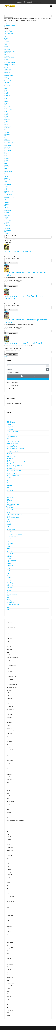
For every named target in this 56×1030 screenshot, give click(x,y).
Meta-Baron (10, 543)
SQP (5, 189)
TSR (5, 206)
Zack (8, 609)
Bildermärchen (10, 429)
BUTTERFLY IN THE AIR (12, 431)
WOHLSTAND (10, 606)
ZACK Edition (7, 230)
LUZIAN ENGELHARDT (12, 536)
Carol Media (7, 69)
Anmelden (28, 379)
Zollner (6, 233)
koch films (7, 140)
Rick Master (10, 558)
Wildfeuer (6, 227)
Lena (8, 526)
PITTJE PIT (9, 557)
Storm (8, 579)
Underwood (7, 210)
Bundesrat (7, 61)
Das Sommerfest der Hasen (14, 450)
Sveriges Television (9, 197)
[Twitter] (26, 1)
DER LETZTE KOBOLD (12, 456)
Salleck (6, 176)
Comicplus (7, 79)
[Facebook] (24, 1)
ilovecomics (7, 127)
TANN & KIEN (10, 585)
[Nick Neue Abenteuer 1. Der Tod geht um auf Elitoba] (28, 268)
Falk (8, 484)
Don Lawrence (10, 477)
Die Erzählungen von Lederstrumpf (16, 462)
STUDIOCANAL (8, 194)
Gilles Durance (10, 499)
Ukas (8, 597)
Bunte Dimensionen (9, 62)
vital (5, 219)
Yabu (8, 607)
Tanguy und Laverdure (12, 584)
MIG (5, 157)
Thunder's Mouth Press (10, 201)
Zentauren (9, 611)
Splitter (6, 186)
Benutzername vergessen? (13, 385)
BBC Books (7, 49)
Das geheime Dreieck (12, 446)
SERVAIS (9, 568)
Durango (9, 482)
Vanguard (7, 215)
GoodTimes (7, 119)
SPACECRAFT (10, 577)
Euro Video (7, 106)
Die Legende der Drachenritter (14, 467)
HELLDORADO (10, 502)
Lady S (8, 521)
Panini (6, 165)
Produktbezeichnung (9, 25)
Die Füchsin (9, 463)
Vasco (8, 599)
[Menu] (51, 6)
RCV (5, 173)
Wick (5, 223)
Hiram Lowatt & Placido (13, 504)
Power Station (8, 171)
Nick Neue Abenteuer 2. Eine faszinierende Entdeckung (23, 297)
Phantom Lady (10, 553)
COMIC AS (9, 434)
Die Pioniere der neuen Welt (14, 470)
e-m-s (5, 100)
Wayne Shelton (10, 602)
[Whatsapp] (31, 1)
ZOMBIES (9, 612)
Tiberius (6, 202)
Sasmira (9, 563)
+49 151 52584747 (27, 2)
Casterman (7, 72)
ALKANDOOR (10, 421)
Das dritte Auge (11, 445)
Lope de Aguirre (11, 529)
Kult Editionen (8, 149)
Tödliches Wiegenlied (12, 594)
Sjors (8, 575)
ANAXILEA (9, 424)
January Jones (10, 507)
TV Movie (6, 207)
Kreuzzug (9, 519)
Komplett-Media (8, 142)
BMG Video (7, 56)
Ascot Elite (7, 43)
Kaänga (8, 512)
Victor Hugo (10, 601)
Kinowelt (6, 139)
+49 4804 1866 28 (18, 2)
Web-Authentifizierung (29, 376)
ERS (5, 105)
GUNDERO (9, 501)
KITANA (8, 516)
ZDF (5, 232)
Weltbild (6, 222)
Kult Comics (7, 147)
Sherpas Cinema (8, 180)
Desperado (7, 90)
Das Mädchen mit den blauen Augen (16, 448)
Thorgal (9, 590)
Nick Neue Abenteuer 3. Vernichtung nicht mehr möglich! (26, 320)
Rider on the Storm (11, 560)
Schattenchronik (11, 565)
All (5, 36)
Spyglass (6, 188)
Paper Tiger (7, 167)
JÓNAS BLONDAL (11, 511)
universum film (8, 214)
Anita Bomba (10, 426)
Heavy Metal (7, 123)
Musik (8, 546)
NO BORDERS (10, 551)
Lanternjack (10, 523)
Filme (8, 487)
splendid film (7, 184)
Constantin (7, 85)
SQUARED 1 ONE (8, 191)
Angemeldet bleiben (13, 372)
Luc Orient (9, 531)
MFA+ (5, 153)
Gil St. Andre (10, 497)
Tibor (8, 592)
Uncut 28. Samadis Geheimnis (18, 251)
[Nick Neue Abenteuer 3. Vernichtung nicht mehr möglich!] (28, 315)
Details (6, 264)
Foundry (6, 114)
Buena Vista (7, 59)
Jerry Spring (10, 509)
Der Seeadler (10, 458)
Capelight (6, 66)
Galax (8, 495)
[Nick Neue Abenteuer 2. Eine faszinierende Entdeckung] (28, 292)
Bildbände (9, 428)
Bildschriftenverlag (9, 53)
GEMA (6, 116)
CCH (5, 74)
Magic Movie (7, 150)
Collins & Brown (8, 75)
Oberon (6, 163)
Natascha (9, 548)
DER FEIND (9, 455)
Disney (6, 92)
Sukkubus (9, 580)
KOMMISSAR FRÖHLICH (13, 518)
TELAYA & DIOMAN (11, 589)
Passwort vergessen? (12, 382)
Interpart (6, 132)
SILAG (5, 181)
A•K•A (8, 417)
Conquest (9, 440)
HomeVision (7, 126)
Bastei (6, 46)
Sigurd (8, 572)
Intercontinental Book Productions (13, 131)
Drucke (8, 479)
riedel (5, 175)
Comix (8, 438)
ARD (5, 40)
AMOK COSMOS (11, 423)
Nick (8, 550)
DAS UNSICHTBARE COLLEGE (14, 451)
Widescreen (7, 225)
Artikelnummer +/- (9, 23)
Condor (6, 83)
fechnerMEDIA (8, 110)
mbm (5, 152)
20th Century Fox (8, 33)
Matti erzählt (10, 540)
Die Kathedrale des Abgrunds (14, 465)
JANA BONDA (10, 506)
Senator (6, 178)
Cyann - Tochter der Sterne (13, 441)
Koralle (6, 144)
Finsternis (9, 489)
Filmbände (9, 485)
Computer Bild (8, 80)
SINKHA (9, 573)
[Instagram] (29, 1)
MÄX (8, 541)
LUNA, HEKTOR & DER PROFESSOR (15, 534)
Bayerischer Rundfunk (10, 48)
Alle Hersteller (8, 31)
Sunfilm (6, 196)
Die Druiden (10, 460)
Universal (6, 212)
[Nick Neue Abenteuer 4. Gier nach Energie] (28, 339)
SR (5, 193)
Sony (5, 183)
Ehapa (6, 101)
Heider (6, 124)
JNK (5, 137)
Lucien (8, 533)
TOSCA (8, 596)
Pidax (5, 170)
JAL (5, 136)
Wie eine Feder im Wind (13, 604)
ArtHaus (6, 41)
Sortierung (7, 27)
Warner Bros (7, 220)
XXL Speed (7, 228)
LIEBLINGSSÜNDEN (11, 528)
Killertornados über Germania (14, 514)
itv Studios (7, 134)
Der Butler (9, 453)
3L (5, 35)
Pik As (8, 555)
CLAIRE (8, 433)
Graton (6, 121)
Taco (5, 199)
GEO (5, 118)
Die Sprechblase (11, 472)
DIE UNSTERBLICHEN (12, 473)
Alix (7, 419)
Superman (9, 582)
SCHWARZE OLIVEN (11, 567)
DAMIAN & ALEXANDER (12, 443)
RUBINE (9, 562)
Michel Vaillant (10, 545)
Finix (5, 111)
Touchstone (7, 204)
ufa (5, 209)
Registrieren (10, 388)
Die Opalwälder (11, 468)
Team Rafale (10, 587)
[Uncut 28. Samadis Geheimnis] (28, 247)
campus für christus (9, 64)
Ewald (6, 108)
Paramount (7, 168)
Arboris (6, 38)
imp (5, 129)
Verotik (6, 217)
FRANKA (9, 494)
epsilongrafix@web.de (36, 2)
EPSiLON (6, 103)
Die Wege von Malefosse (13, 475)
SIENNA (8, 570)
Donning (6, 93)
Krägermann (7, 145)
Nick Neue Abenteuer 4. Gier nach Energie (23, 343)
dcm (5, 87)
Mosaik (6, 160)
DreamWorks (7, 95)
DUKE (5, 98)
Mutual (6, 162)
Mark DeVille (10, 538)
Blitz (5, 54)
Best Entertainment (9, 51)
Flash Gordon (10, 490)
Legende (9, 524)
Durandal (9, 480)
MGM (5, 155)
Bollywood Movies (9, 57)
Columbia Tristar (8, 77)
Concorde (6, 82)
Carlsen (6, 67)
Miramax (6, 158)
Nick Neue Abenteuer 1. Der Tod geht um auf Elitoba (24, 273)
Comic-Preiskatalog (12, 436)
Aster (5, 44)
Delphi (6, 88)
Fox (7, 492)
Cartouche (7, 70)
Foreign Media (8, 113)
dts (5, 97)
